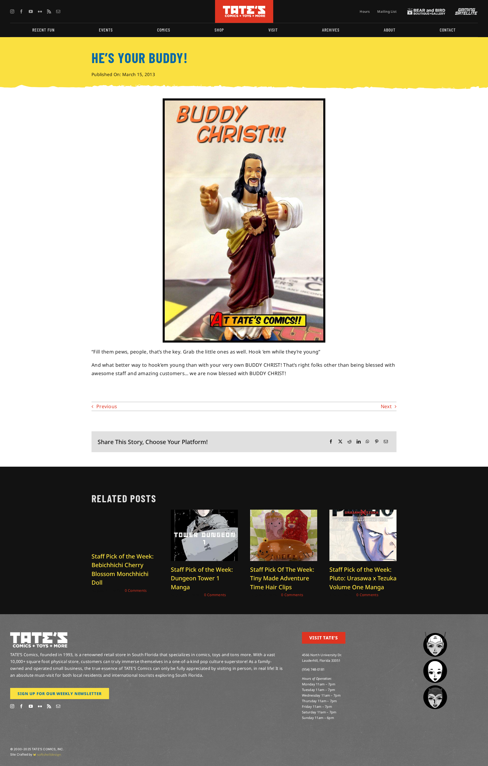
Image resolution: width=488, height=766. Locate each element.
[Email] (385, 441)
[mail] (58, 11)
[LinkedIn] (358, 441)
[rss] (49, 11)
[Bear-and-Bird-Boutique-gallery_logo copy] (426, 10)
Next (386, 406)
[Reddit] (349, 441)
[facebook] (21, 11)
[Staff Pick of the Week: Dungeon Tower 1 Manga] (204, 513)
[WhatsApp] (367, 441)
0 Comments (136, 590)
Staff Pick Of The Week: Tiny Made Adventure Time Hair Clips (282, 578)
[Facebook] (331, 441)
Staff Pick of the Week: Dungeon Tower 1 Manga (202, 578)
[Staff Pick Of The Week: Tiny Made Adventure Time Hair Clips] (283, 513)
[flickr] (40, 11)
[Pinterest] (376, 441)
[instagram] (12, 11)
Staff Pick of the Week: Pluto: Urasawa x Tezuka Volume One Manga (362, 578)
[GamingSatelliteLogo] (465, 10)
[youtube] (31, 11)
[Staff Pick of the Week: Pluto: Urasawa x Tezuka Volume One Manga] (362, 513)
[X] (340, 441)
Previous (106, 406)
